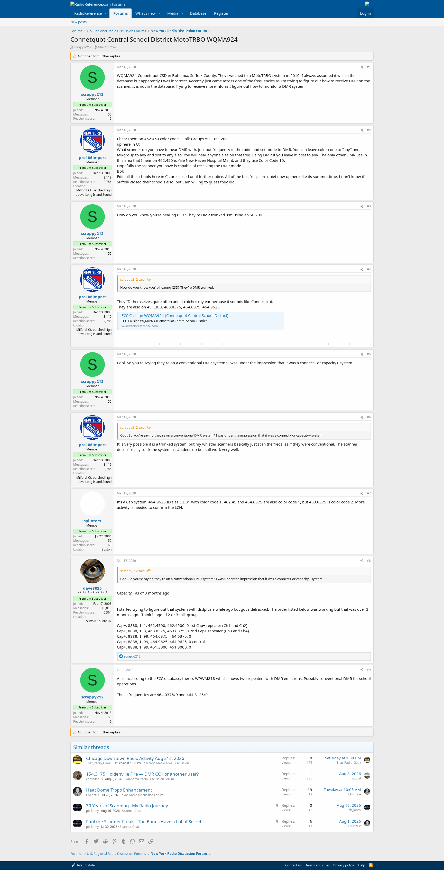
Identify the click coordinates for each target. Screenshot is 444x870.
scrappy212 (82, 47)
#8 (369, 560)
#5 (369, 354)
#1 (369, 67)
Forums (120, 13)
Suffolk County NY (99, 621)
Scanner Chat (131, 811)
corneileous (94, 779)
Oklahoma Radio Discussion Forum (149, 779)
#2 (369, 130)
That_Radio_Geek (98, 763)
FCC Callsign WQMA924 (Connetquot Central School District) (175, 315)
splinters (92, 520)
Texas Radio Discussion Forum (141, 795)
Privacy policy (343, 865)
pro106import (92, 157)
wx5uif (356, 778)
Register (221, 13)
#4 (369, 269)
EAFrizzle (92, 795)
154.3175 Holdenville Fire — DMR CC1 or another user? (142, 774)
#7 (369, 493)
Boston (106, 549)
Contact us (293, 865)
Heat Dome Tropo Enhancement (119, 790)
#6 (369, 417)
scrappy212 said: (132, 279)
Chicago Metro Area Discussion (166, 763)
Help (361, 865)
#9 (369, 670)
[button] (105, 13)
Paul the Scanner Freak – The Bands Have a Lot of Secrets (144, 821)
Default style (85, 865)
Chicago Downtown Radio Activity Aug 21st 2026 (135, 758)
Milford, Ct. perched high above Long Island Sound (94, 192)
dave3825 (92, 588)
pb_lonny (92, 811)
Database (198, 13)
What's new (145, 13)
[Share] (362, 67)
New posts (78, 22)
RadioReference (88, 13)
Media (172, 13)
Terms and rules (318, 865)
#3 (369, 206)
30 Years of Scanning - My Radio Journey (127, 806)
